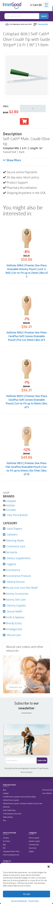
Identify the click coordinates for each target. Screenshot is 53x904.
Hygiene (11, 564)
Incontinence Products (18, 576)
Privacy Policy (33, 901)
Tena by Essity (14, 623)
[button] (48, 866)
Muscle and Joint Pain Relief (22, 587)
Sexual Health (14, 611)
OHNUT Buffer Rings (9, 810)
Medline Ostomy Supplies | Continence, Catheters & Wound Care (22, 803)
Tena (4, 820)
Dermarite (11, 552)
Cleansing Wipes (15, 540)
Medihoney (6, 807)
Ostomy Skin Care (16, 599)
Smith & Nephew (15, 617)
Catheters (12, 534)
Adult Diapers (14, 528)
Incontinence (13, 570)
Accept (26, 894)
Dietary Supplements (18, 558)
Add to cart (24, 121)
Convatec (11, 510)
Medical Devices (16, 582)
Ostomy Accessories (17, 593)
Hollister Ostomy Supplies (11, 800)
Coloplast (11, 501)
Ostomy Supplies (16, 605)
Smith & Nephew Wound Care (12, 814)
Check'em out (15, 687)
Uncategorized (14, 629)
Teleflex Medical (8, 817)
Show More (13, 160)
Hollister (10, 505)
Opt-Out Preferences (19, 901)
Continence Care (16, 546)
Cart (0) (37, 5)
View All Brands (47, 793)
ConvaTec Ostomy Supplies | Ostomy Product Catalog (19, 797)
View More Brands (17, 515)
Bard (4, 790)
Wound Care (14, 635)
